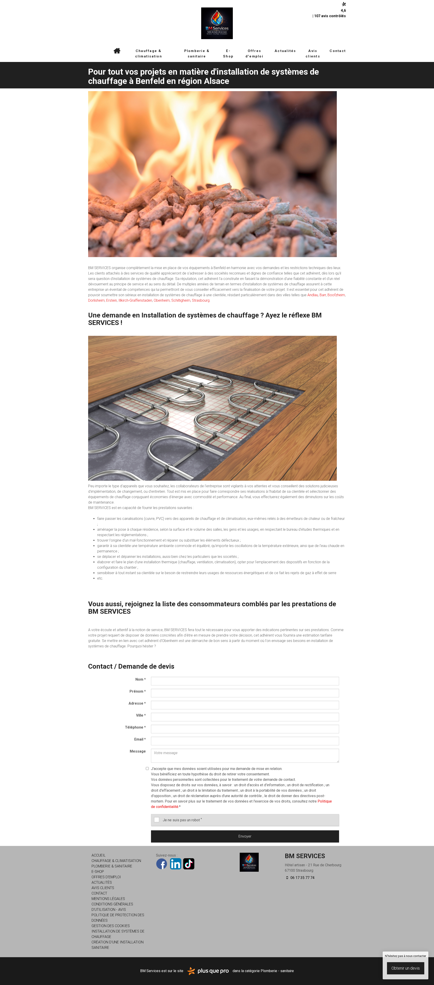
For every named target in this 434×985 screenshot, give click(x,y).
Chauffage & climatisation (148, 53)
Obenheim (162, 300)
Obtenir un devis (406, 968)
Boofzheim (336, 295)
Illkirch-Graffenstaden (135, 300)
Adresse (137, 703)
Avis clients (313, 53)
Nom (140, 679)
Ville (141, 715)
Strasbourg (201, 300)
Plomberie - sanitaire (277, 971)
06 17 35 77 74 (302, 878)
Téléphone (135, 727)
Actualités (285, 51)
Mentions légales (108, 899)
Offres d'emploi (254, 53)
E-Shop (228, 53)
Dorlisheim (96, 300)
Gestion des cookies (111, 926)
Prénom (138, 691)
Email (140, 739)
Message (138, 751)
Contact (338, 51)
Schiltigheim (180, 300)
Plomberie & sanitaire (197, 53)
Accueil (117, 51)
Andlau (312, 295)
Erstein (111, 300)
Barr (323, 295)
